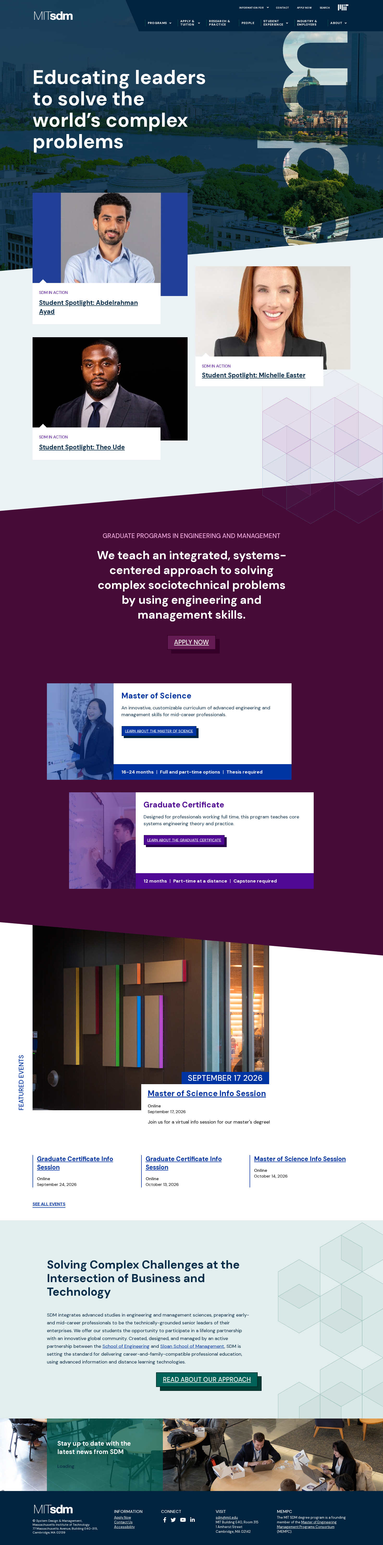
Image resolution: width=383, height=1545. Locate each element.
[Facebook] (164, 1520)
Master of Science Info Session (207, 1093)
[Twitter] (173, 1520)
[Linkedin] (192, 1520)
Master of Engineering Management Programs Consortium (307, 1524)
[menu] (268, 7)
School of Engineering (126, 1346)
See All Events (49, 1204)
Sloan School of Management (192, 1346)
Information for (251, 7)
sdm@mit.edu (227, 1517)
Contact (282, 7)
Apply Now (304, 7)
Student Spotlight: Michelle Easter (253, 375)
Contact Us (123, 1522)
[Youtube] (183, 1520)
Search (325, 7)
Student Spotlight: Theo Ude (82, 447)
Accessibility (124, 1527)
